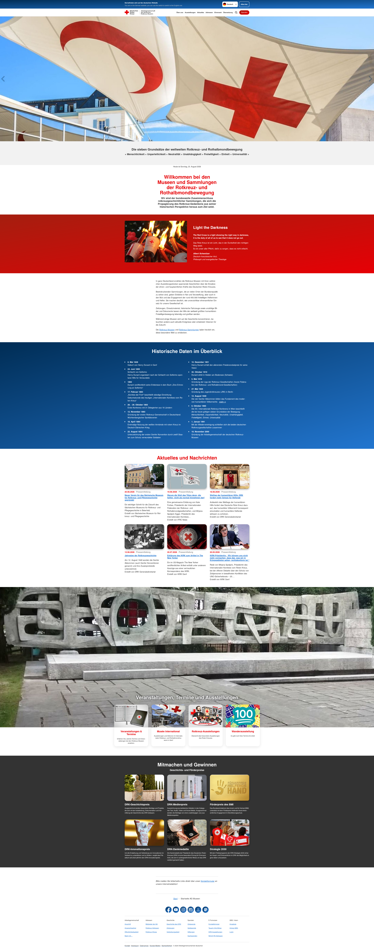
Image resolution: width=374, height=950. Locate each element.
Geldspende (192, 928)
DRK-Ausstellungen (215, 932)
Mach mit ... (128, 936)
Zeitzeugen (170, 928)
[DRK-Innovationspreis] (144, 832)
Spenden (244, 12)
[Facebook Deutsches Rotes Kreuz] (168, 910)
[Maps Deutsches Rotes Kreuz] (198, 910)
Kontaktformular (214, 924)
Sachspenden (192, 936)
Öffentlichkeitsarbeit (131, 932)
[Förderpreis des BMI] (229, 788)
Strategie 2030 (218, 849)
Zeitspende (191, 924)
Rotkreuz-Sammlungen (189, 329)
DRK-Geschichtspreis (137, 804)
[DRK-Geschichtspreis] (144, 788)
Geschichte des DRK (174, 924)
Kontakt (127, 946)
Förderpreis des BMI (221, 804)
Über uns (179, 12)
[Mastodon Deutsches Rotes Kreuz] (205, 910)
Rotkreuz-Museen (167, 329)
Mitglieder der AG (152, 924)
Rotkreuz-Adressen (152, 928)
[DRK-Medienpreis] (187, 788)
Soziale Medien (155, 946)
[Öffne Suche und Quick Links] (236, 12)
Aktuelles (200, 12)
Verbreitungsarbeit (173, 932)
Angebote (233, 924)
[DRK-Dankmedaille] (187, 832)
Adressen (209, 12)
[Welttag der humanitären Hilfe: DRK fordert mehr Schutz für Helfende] (229, 476)
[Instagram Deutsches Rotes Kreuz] (183, 910)
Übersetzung (228, 12)
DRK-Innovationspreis (137, 849)
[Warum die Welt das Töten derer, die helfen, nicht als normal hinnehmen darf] (187, 476)
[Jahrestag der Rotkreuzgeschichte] (144, 536)
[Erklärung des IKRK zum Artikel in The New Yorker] (187, 536)
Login (231, 932)
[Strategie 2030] (229, 832)
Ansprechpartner (130, 928)
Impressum (135, 946)
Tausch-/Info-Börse (215, 928)
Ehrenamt (218, 12)
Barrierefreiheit (167, 946)
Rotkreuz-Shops (151, 932)
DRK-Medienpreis (177, 804)
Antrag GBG (234, 928)
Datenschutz (144, 946)
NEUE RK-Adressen (216, 936)
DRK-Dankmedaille (178, 849)
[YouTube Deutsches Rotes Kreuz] (176, 910)
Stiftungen (191, 932)
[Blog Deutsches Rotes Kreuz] (191, 910)
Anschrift (128, 924)
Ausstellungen (190, 12)
